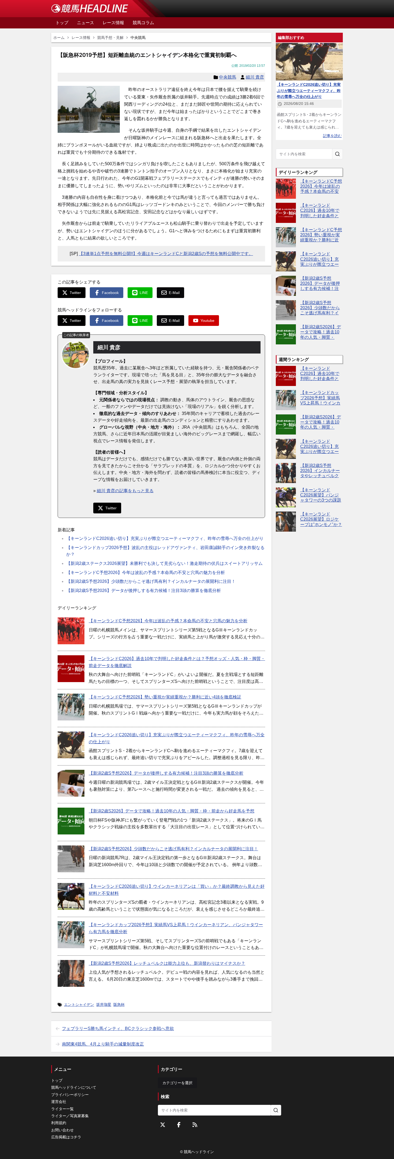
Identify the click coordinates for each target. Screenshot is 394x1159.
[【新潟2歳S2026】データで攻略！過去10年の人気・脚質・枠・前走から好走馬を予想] (71, 821)
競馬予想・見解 (110, 37)
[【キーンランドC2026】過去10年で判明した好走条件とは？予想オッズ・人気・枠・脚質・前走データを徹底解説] (71, 668)
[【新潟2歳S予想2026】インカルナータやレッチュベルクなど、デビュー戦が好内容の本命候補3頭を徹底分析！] (286, 473)
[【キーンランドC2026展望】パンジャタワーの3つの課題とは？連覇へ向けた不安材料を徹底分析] (286, 497)
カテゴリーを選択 (177, 1083)
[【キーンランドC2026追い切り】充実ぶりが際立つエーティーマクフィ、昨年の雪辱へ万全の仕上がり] (71, 744)
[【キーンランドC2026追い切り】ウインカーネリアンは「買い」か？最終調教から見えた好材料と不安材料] (71, 896)
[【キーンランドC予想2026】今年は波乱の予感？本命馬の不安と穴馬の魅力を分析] (71, 630)
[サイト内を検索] (337, 154)
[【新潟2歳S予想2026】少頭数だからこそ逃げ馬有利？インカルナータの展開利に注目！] (71, 858)
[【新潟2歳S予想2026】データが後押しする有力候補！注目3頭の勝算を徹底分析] (71, 783)
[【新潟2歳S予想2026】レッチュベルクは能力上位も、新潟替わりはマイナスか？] (71, 973)
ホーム (59, 37)
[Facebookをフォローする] (179, 1124)
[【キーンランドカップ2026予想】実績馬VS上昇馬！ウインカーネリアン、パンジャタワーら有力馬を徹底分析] (71, 934)
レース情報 (81, 37)
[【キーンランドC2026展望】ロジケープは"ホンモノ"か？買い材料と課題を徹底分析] (286, 522)
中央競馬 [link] (138, 37)
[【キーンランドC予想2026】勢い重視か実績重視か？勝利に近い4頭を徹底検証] (71, 707)
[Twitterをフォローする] (163, 1124)
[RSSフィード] (195, 1124)
